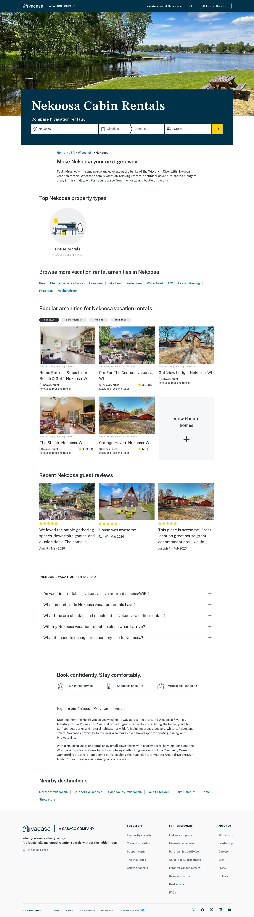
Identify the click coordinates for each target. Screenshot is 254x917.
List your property (180, 835)
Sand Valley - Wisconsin (125, 792)
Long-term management (184, 868)
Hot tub (99, 320)
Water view (134, 283)
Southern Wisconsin (88, 792)
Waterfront (155, 283)
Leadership (225, 843)
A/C (170, 283)
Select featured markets (185, 859)
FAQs (172, 892)
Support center (137, 851)
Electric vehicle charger (67, 283)
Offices (223, 876)
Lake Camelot (186, 792)
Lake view (96, 283)
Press (222, 868)
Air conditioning (188, 283)
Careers (223, 851)
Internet (120, 320)
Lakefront (115, 283)
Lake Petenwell (158, 792)
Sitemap (56, 910)
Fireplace (46, 291)
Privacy (69, 910)
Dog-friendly (74, 320)
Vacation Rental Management (165, 6)
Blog (221, 859)
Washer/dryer (67, 291)
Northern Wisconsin (53, 792)
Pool (42, 283)
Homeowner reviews (181, 843)
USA (71, 152)
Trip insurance (136, 859)
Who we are (225, 835)
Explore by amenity (139, 835)
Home (61, 152)
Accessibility (107, 910)
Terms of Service (87, 910)
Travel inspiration (138, 843)
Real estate (176, 884)
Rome (206, 792)
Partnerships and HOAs (184, 851)
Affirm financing (137, 868)
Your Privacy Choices (129, 910)
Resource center (179, 876)
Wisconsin (85, 152)
